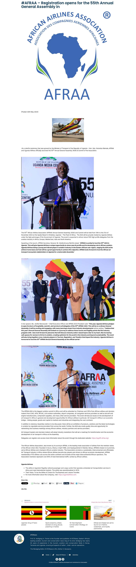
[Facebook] (57, 559)
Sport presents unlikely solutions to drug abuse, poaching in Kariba (54, 525)
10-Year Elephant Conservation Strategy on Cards (79, 525)
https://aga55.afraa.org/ (100, 438)
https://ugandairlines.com (67, 475)
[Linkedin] (63, 559)
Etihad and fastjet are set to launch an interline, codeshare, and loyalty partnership (103, 526)
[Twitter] (60, 559)
